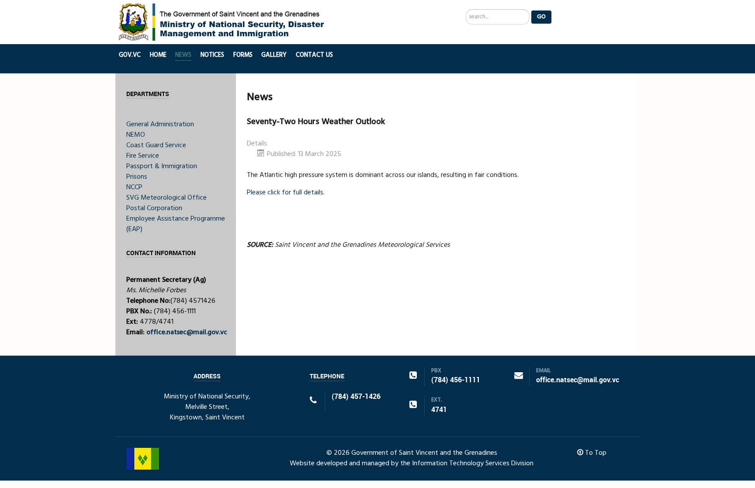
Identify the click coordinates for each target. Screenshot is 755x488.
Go (541, 17)
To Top (594, 453)
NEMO (135, 135)
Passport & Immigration (161, 166)
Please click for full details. (286, 192)
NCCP (134, 187)
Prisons (136, 177)
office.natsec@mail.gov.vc (186, 332)
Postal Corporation (154, 208)
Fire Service (142, 156)
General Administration (160, 124)
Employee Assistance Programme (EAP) (175, 224)
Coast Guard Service (156, 145)
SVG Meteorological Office (166, 198)
